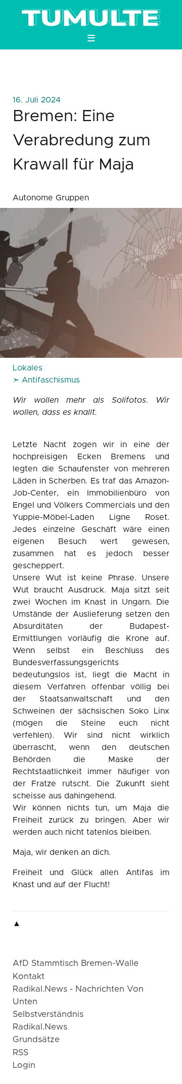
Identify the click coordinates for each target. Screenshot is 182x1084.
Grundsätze (36, 1040)
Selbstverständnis (48, 1014)
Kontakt (28, 976)
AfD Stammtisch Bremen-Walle (76, 963)
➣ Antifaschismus (46, 380)
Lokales (27, 368)
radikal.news (40, 1027)
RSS (20, 1053)
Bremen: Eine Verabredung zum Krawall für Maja (82, 141)
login (24, 1065)
